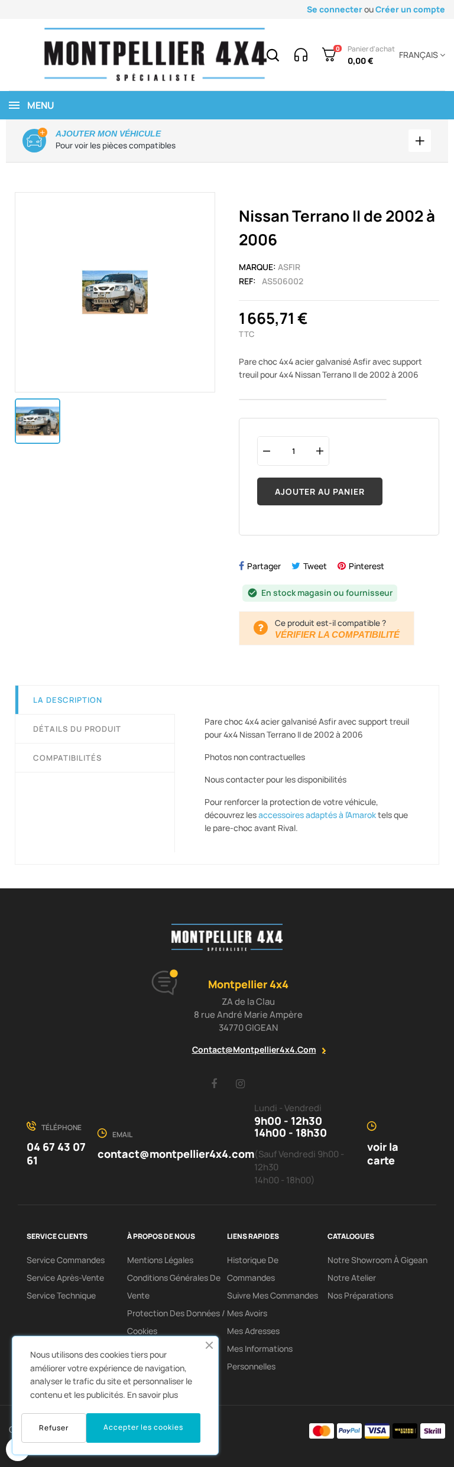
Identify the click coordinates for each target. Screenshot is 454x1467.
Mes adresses (253, 1330)
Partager (264, 566)
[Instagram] (240, 1083)
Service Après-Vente (65, 1277)
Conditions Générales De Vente (173, 1286)
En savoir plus (152, 1394)
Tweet (315, 566)
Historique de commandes (252, 1268)
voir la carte (382, 1153)
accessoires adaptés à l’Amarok (317, 814)
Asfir (289, 266)
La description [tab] (67, 699)
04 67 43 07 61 (56, 1153)
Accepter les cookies (143, 1427)
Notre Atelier (351, 1277)
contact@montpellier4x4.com (254, 1049)
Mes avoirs (247, 1313)
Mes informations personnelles (260, 1357)
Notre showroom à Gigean (377, 1259)
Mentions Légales (160, 1259)
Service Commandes (66, 1259)
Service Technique (61, 1295)
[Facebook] (214, 1083)
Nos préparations (360, 1295)
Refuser (54, 1428)
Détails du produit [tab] (77, 728)
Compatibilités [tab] (67, 757)
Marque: (257, 266)
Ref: (247, 281)
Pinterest (366, 566)
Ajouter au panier (320, 491)
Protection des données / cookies (176, 1321)
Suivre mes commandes (272, 1295)
